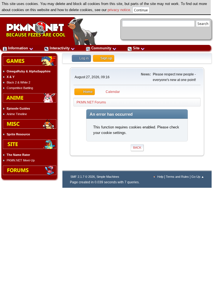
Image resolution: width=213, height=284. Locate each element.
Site (136, 48)
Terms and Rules (177, 176)
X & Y (10, 76)
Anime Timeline (17, 114)
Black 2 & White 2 (18, 82)
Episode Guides (18, 108)
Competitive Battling (20, 88)
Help (160, 176)
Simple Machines (108, 176)
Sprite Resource (18, 134)
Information (18, 48)
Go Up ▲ (197, 176)
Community (101, 48)
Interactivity (60, 48)
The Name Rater (18, 154)
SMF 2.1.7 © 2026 (82, 176)
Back (137, 147)
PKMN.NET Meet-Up (21, 160)
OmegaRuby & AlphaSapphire (28, 71)
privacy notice (119, 10)
